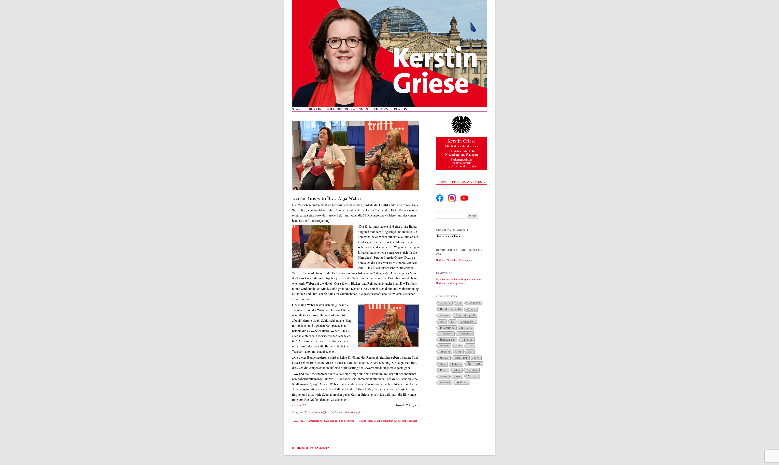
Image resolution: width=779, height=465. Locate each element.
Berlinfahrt (474, 303)
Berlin (315, 109)
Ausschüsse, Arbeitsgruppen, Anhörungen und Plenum (323, 420)
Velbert (473, 376)
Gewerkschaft (352, 412)
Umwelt (457, 376)
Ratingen (474, 363)
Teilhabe (443, 376)
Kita (458, 351)
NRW (476, 357)
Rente (443, 370)
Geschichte (466, 327)
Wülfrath (462, 382)
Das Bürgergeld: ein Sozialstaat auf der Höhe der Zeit (389, 420)
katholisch (445, 351)
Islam (458, 345)
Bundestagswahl (450, 309)
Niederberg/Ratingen (347, 109)
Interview (444, 345)
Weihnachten (445, 382)
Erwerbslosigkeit (465, 315)
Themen (381, 109)
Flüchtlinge (447, 327)
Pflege (442, 364)
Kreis (470, 351)
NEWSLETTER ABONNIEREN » (461, 182)
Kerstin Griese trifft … (317, 412)
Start (297, 109)
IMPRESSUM (300, 448)
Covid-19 (471, 309)
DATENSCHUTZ (319, 448)
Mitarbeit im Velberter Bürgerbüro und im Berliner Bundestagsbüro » (459, 281)
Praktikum (456, 364)
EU (452, 321)
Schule (457, 370)
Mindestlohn (461, 357)
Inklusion (467, 339)
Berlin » (440, 260)
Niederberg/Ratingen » (459, 260)
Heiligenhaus (447, 339)
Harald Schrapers (407, 405)
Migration (444, 357)
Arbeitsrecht (445, 303)
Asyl (459, 303)
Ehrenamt (444, 315)
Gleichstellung (465, 333)
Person (400, 109)
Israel (470, 345)
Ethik (442, 321)
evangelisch (468, 321)
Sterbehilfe (472, 370)
